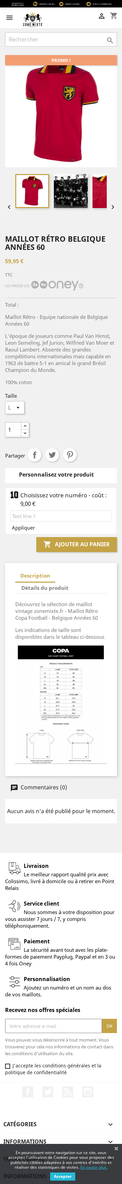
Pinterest (70, 455)
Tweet (52, 455)
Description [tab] (35, 575)
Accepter (63, 1176)
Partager (34, 455)
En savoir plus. (93, 1167)
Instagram (87, 1091)
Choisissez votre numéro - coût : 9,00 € (63, 499)
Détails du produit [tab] (44, 587)
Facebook (27, 1091)
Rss (67, 1091)
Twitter (47, 1091)
